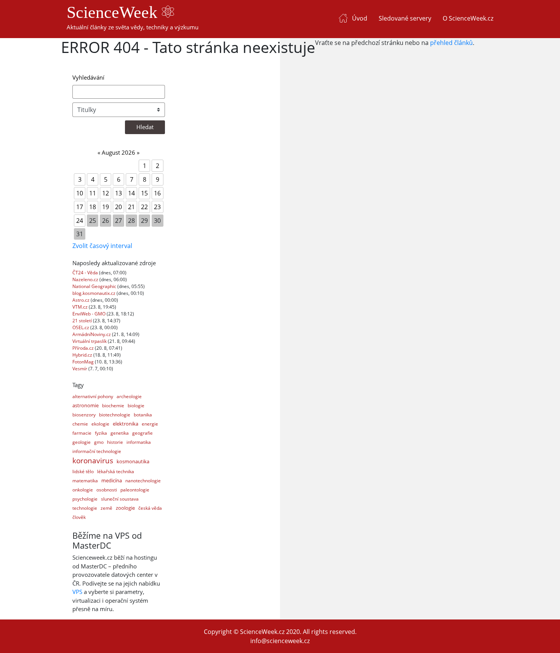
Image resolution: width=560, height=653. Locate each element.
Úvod (359, 18)
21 (131, 207)
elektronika (125, 423)
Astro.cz (81, 300)
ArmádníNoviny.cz (92, 334)
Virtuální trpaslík (90, 341)
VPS (77, 591)
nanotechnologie (143, 480)
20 (118, 207)
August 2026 (118, 152)
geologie (81, 442)
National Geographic (94, 286)
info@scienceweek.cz (280, 641)
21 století (82, 320)
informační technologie (96, 451)
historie (115, 442)
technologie (84, 508)
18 (92, 207)
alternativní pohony (92, 396)
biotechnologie (114, 414)
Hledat (145, 127)
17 (79, 207)
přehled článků (451, 42)
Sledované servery (405, 18)
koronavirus (92, 461)
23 (157, 207)
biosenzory (84, 414)
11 (92, 193)
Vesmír (80, 368)
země (106, 508)
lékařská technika (115, 471)
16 (157, 193)
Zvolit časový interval (102, 246)
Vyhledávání (88, 77)
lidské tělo (83, 471)
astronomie (85, 405)
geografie (142, 433)
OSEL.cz (81, 327)
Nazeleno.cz (85, 279)
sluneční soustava (120, 499)
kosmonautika (133, 461)
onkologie (82, 490)
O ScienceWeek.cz (468, 18)
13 (118, 193)
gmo (99, 442)
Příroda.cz (83, 348)
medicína (111, 480)
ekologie (100, 424)
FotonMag (83, 362)
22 (144, 207)
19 (105, 207)
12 (105, 193)
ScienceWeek (114, 12)
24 (79, 220)
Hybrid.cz (82, 355)
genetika (119, 433)
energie (150, 424)
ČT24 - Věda (85, 272)
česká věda (150, 508)
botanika (143, 414)
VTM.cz (80, 307)
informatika (138, 442)
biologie (136, 405)
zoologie (125, 507)
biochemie (113, 405)
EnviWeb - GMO (89, 313)
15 (144, 193)
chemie (80, 424)
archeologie (129, 396)
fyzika (101, 433)
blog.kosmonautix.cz (94, 293)
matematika (85, 480)
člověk (79, 517)
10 (79, 193)
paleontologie (134, 490)
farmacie (81, 433)
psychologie (85, 499)
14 (131, 193)
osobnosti (106, 490)
